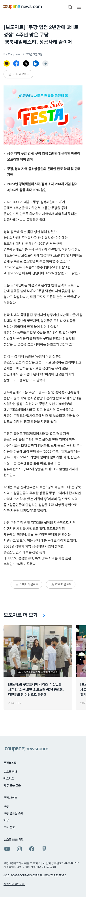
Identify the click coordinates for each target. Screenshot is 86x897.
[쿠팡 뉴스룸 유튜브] (7, 848)
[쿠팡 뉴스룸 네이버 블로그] (44, 848)
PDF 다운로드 (21, 74)
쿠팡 (6, 806)
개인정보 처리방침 (14, 884)
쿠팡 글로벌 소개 (13, 813)
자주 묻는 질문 (12, 785)
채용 (6, 820)
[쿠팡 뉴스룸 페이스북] (31, 848)
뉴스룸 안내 (10, 771)
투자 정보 (9, 827)
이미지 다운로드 (29, 584)
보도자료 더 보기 (21, 615)
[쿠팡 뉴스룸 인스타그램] (19, 848)
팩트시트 (9, 778)
